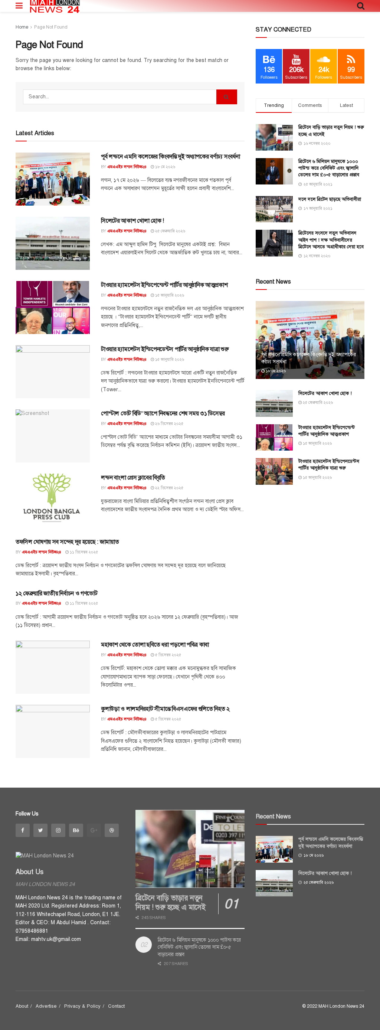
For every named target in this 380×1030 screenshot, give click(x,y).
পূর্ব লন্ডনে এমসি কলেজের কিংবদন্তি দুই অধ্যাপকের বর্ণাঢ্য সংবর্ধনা (170, 156)
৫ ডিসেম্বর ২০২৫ (167, 655)
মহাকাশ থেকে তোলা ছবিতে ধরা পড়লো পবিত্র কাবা (155, 644)
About (22, 1006)
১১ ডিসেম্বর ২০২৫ (83, 552)
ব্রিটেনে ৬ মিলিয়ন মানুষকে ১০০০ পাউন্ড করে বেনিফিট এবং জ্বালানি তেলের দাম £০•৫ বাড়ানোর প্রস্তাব (328, 168)
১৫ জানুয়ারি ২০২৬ (169, 295)
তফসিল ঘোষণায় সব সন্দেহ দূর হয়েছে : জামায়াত (67, 542)
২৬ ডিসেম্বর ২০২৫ (168, 423)
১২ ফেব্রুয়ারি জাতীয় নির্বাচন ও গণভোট (57, 593)
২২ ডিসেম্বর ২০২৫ (168, 487)
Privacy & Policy (82, 1006)
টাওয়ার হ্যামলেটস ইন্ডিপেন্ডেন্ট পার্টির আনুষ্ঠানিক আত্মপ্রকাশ (164, 285)
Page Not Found (51, 27)
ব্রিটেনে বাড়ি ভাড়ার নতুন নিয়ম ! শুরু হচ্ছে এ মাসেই (170, 902)
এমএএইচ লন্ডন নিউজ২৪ (127, 166)
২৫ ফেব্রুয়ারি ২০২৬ (169, 231)
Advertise (46, 1006)
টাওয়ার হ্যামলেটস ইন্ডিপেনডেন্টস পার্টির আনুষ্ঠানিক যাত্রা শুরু (165, 349)
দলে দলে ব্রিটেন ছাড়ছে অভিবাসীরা (329, 199)
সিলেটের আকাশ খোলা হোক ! (132, 221)
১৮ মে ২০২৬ (164, 166)
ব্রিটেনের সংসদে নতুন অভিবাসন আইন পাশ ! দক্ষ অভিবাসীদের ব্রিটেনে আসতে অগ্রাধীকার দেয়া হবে (331, 239)
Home (22, 27)
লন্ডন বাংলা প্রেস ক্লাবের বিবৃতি (133, 477)
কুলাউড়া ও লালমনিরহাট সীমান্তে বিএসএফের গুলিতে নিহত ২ (165, 709)
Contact (116, 1006)
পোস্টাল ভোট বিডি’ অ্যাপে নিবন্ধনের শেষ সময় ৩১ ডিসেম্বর (163, 413)
